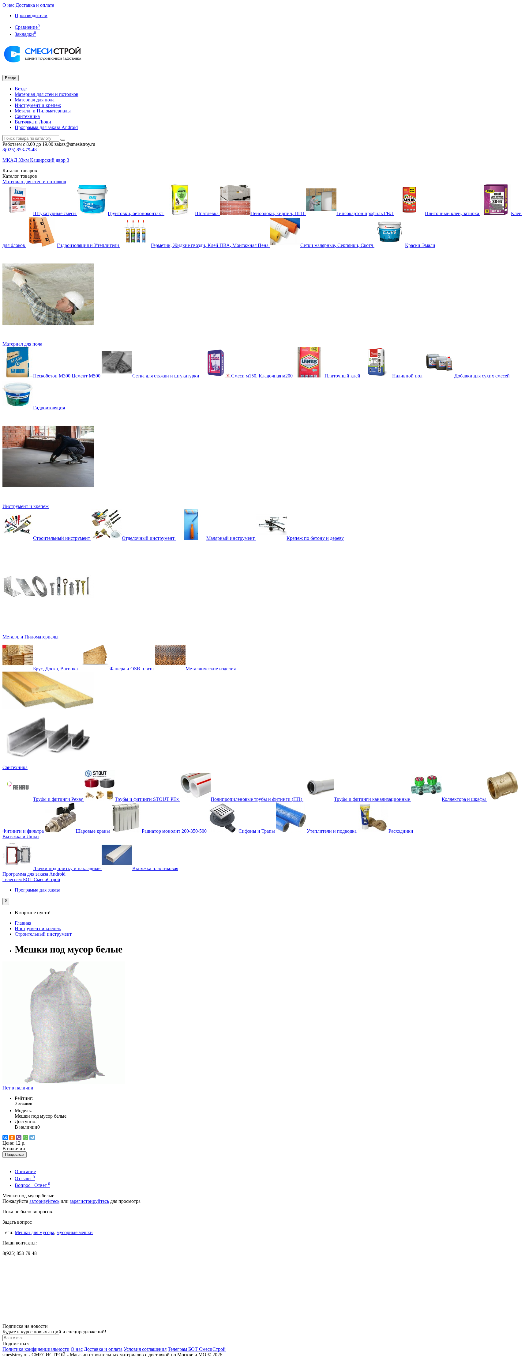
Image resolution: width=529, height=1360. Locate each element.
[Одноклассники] (12, 1137)
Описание (25, 1171)
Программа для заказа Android (46, 127)
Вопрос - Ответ (32, 1185)
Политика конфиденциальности (35, 1349)
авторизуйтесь (44, 1201)
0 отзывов (23, 1103)
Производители (31, 15)
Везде (21, 88)
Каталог (19, 176)
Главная (23, 923)
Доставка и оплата (35, 5)
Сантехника (27, 116)
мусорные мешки (75, 1232)
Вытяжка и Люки (33, 121)
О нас (8, 5)
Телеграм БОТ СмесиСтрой (31, 879)
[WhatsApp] (25, 1137)
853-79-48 (19, 149)
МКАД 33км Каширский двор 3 (35, 160)
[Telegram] (32, 1137)
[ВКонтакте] (5, 1137)
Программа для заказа (37, 889)
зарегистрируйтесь (89, 1201)
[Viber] (18, 1137)
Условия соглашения (145, 1349)
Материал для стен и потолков (46, 94)
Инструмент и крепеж (38, 105)
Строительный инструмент (43, 934)
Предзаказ (14, 1154)
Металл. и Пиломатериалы (43, 110)
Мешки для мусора (34, 1232)
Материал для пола (34, 99)
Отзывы (25, 1178)
